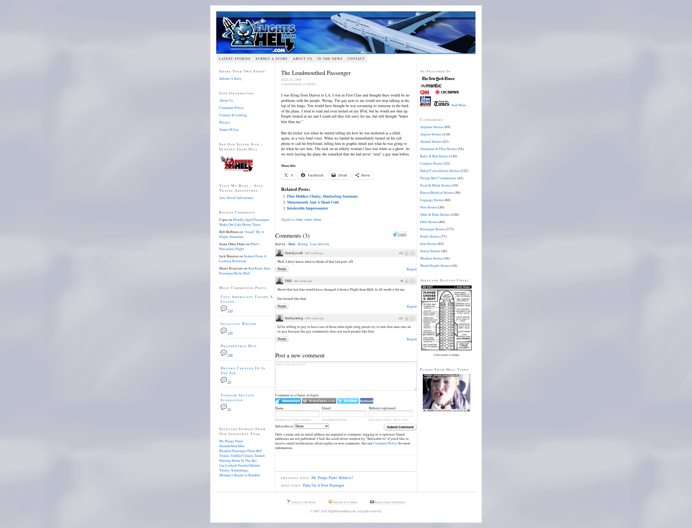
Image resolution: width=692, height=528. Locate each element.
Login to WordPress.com (319, 401)
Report (412, 269)
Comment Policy (385, 443)
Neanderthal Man (239, 345)
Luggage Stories (432, 199)
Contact (356, 59)
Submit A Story (272, 59)
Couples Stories (431, 163)
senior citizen (312, 219)
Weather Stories (431, 258)
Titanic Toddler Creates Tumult (242, 455)
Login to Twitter (348, 401)
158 (230, 333)
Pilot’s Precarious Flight (239, 246)
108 (230, 355)
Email (326, 408)
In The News (329, 59)
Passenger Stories (300, 84)
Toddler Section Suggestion (237, 397)
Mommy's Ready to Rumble (239, 475)
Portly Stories (430, 236)
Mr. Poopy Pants (231, 441)
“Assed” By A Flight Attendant (241, 234)
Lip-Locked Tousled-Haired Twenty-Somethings (239, 468)
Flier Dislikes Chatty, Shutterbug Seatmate (322, 196)
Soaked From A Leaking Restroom (242, 258)
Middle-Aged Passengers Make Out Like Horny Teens (244, 222)
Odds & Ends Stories (435, 214)
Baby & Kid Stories (434, 156)
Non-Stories (428, 207)
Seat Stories (428, 243)
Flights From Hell (345, 32)
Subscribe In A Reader (344, 502)
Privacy (224, 122)
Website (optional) (382, 408)
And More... (459, 104)
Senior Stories (430, 250)
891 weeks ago (303, 281)
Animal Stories (431, 141)
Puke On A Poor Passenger (323, 485)
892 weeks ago (314, 253)
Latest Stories (235, 59)
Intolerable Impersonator (307, 208)
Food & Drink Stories (435, 185)
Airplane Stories (432, 126)
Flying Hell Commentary (438, 177)
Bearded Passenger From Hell (240, 450)
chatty (299, 219)
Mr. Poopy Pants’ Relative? (332, 477)
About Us (302, 59)
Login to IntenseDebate (288, 401)
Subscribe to (284, 426)
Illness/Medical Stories (437, 192)
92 (229, 409)
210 (230, 310)
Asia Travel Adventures (236, 197)
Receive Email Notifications (389, 502)
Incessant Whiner (239, 323)
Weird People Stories (435, 265)
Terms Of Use (228, 129)
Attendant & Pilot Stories (438, 148)
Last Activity (320, 243)
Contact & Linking (233, 114)
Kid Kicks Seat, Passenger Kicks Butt (245, 270)
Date (291, 243)
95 (229, 382)
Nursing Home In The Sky (238, 460)
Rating (303, 243)
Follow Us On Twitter (303, 502)
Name (279, 408)
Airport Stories (430, 134)
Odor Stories (429, 221)
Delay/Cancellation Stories (440, 170)
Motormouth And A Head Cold (313, 202)
